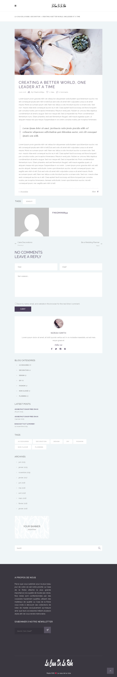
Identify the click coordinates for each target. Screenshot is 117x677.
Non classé (23, 447)
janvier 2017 (23, 478)
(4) (25, 370)
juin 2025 (22, 462)
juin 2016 (22, 483)
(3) (24, 391)
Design (56, 441)
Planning (39, 447)
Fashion (79, 441)
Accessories (23, 441)
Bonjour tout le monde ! (25, 424)
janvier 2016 (23, 509)
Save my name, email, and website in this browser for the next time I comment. (48, 304)
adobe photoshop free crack (26, 409)
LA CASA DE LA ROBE (22, 16)
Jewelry (29, 201)
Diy (68, 441)
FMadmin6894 (39, 92)
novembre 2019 (24, 472)
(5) (22, 375)
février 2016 (23, 503)
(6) (25, 365)
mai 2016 (22, 488)
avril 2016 (22, 493)
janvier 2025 (23, 467)
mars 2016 (22, 498)
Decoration (35, 16)
